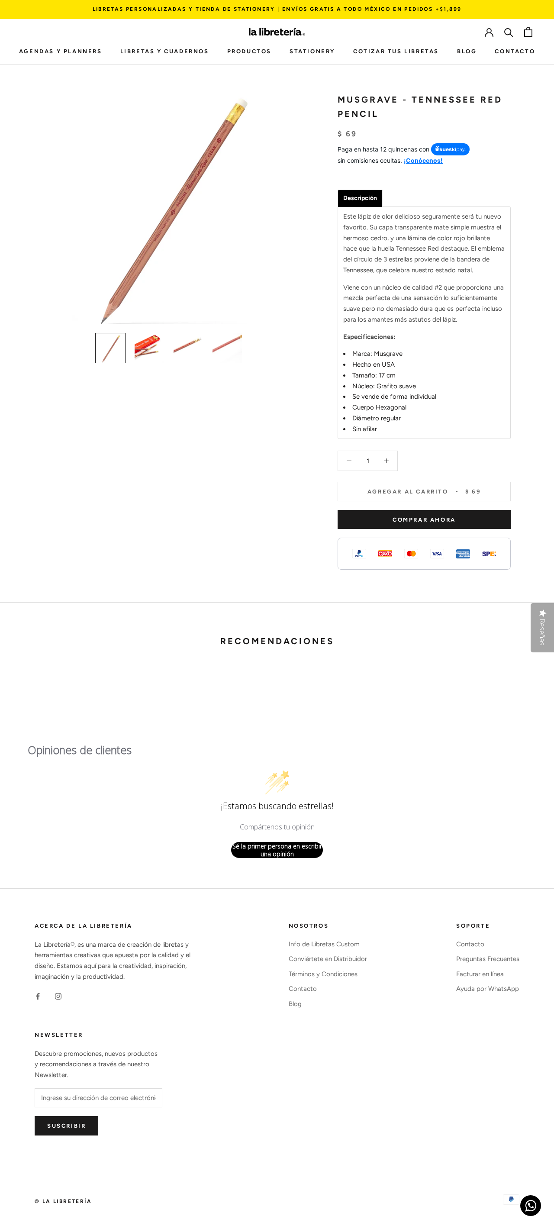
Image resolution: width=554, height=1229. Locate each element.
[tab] (360, 198)
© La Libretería (63, 1201)
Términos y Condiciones (323, 974)
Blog (467, 51)
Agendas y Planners (60, 51)
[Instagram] (58, 996)
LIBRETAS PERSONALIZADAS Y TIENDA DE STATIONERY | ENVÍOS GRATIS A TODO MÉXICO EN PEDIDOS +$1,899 (277, 9)
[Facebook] (38, 996)
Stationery (312, 51)
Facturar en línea (480, 974)
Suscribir (66, 1126)
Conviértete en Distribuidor (328, 959)
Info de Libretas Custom (324, 944)
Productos (249, 51)
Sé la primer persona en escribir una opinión (277, 850)
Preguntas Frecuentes (487, 959)
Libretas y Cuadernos (164, 51)
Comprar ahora (424, 519)
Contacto (515, 51)
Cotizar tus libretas (396, 51)
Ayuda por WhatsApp (487, 989)
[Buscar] (508, 31)
